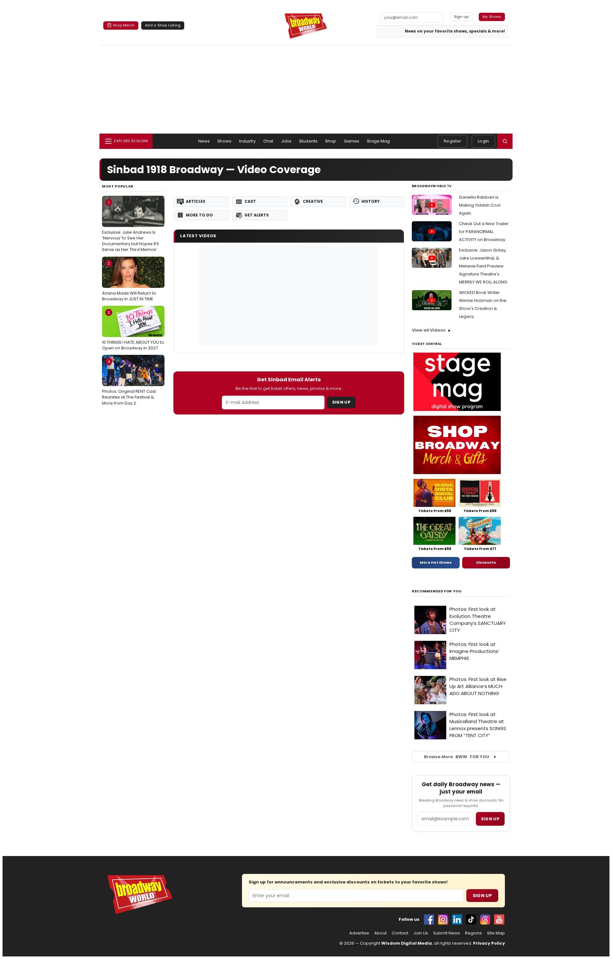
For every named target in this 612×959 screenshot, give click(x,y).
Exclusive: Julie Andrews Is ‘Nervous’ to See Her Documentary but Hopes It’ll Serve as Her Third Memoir (130, 226)
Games (352, 141)
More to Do (199, 215)
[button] (505, 141)
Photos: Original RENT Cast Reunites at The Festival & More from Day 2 (129, 382)
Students (308, 141)
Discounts (486, 562)
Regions (473, 933)
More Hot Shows (436, 562)
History (370, 201)
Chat (268, 141)
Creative (313, 201)
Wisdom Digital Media (406, 943)
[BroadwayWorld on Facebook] (429, 919)
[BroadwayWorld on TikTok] (471, 919)
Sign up (490, 819)
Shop (330, 141)
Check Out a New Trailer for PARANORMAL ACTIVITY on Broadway (484, 232)
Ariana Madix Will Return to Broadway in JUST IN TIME (129, 281)
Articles (195, 201)
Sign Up (341, 402)
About (380, 933)
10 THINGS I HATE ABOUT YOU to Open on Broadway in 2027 (133, 330)
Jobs (286, 141)
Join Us (420, 933)
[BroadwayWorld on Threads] (485, 919)
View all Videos (429, 330)
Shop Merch (124, 25)
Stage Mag (378, 141)
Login (483, 141)
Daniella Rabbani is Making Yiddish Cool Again (479, 205)
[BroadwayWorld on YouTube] (499, 919)
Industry (247, 141)
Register (452, 141)
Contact (400, 933)
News (204, 141)
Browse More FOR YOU (456, 757)
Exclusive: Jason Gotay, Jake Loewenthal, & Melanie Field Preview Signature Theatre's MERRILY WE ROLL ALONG (483, 266)
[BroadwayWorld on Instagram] (443, 919)
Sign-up (461, 16)
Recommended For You (437, 591)
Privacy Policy (489, 943)
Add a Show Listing (162, 25)
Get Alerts (256, 215)
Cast (250, 201)
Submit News (446, 933)
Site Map (496, 933)
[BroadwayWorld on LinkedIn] (457, 919)
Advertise (359, 933)
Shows (224, 141)
